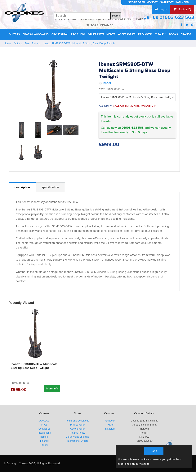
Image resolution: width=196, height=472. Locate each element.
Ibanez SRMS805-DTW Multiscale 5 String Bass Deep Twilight (79, 43)
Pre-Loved (145, 34)
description (22, 187)
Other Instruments (101, 34)
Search (116, 15)
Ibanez (107, 83)
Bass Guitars (32, 43)
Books (173, 34)
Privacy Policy (77, 424)
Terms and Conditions (77, 420)
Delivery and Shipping (77, 436)
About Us (44, 420)
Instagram (110, 428)
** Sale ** (160, 34)
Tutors (44, 444)
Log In (163, 9)
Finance (44, 440)
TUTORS (92, 25)
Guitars (14, 34)
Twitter (110, 424)
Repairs (44, 436)
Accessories (126, 34)
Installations (44, 432)
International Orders (77, 440)
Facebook (110, 420)
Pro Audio (78, 34)
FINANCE (106, 25)
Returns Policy (77, 432)
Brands (186, 34)
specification (50, 187)
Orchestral (59, 34)
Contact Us (44, 428)
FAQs (44, 424)
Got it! (153, 451)
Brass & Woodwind (36, 34)
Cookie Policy (77, 428)
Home (7, 43)
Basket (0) (184, 9)
